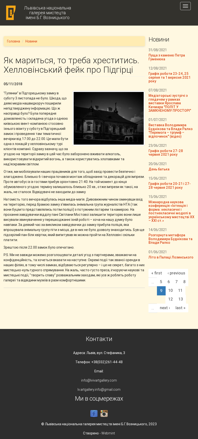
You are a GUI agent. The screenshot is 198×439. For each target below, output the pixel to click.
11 (180, 290)
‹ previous (176, 273)
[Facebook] (94, 413)
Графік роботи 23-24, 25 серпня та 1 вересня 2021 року (169, 77)
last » (180, 307)
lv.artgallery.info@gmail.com (99, 389)
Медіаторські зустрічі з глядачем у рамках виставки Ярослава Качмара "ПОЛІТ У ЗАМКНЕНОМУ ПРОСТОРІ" (169, 103)
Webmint (108, 433)
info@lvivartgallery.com (99, 380)
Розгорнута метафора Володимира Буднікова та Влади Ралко (170, 239)
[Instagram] (104, 413)
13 (180, 299)
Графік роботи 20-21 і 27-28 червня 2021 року (169, 185)
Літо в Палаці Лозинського (170, 257)
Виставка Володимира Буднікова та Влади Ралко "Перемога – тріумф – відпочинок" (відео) (170, 130)
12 (170, 299)
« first (156, 273)
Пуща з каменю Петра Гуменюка (166, 57)
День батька (159, 169)
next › (165, 307)
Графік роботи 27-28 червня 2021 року (165, 153)
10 (170, 290)
